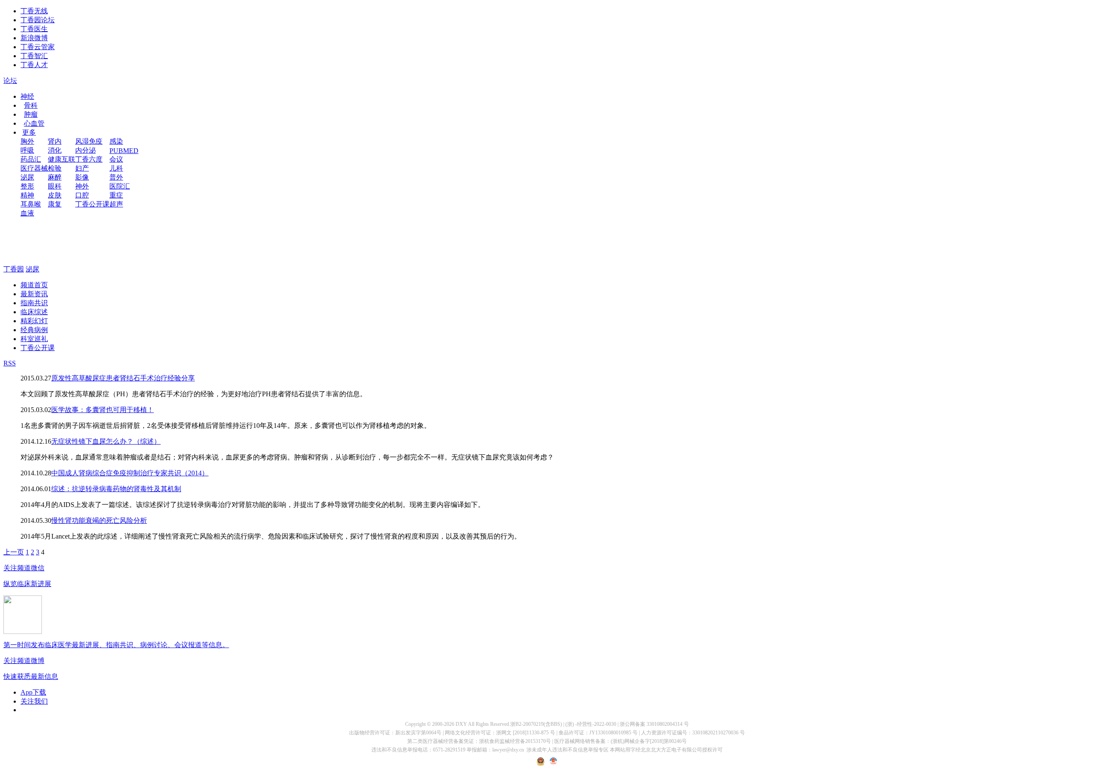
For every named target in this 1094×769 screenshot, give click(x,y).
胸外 (27, 141)
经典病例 (34, 329)
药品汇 (31, 159)
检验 (55, 168)
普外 (116, 177)
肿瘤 (31, 114)
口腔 (82, 195)
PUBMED (123, 150)
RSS (9, 363)
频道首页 (34, 285)
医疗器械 (34, 168)
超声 (116, 204)
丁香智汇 (34, 55)
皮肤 (55, 195)
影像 (82, 177)
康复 (55, 204)
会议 (116, 159)
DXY (461, 724)
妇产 (82, 168)
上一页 (13, 552)
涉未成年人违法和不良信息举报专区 (567, 750)
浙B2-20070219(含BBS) (536, 724)
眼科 (55, 186)
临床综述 (34, 311)
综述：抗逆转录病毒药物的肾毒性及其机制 (116, 488)
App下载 (33, 692)
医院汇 (119, 186)
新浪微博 (34, 37)
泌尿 (27, 177)
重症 (116, 195)
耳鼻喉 (31, 204)
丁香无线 (34, 11)
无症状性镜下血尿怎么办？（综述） (106, 441)
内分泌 (85, 150)
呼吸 (27, 150)
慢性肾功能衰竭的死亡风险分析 (99, 520)
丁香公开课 (92, 204)
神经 (27, 96)
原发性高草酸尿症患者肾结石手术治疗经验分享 (123, 378)
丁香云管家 (38, 46)
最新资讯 (34, 294)
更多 (29, 132)
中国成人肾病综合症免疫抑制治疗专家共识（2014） (130, 473)
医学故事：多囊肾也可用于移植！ (102, 409)
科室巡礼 (34, 338)
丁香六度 (89, 159)
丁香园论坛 (38, 20)
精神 (27, 195)
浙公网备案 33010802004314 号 (654, 724)
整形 (27, 186)
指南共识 (34, 302)
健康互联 (61, 159)
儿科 (116, 168)
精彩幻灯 (34, 320)
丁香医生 (34, 28)
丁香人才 (34, 64)
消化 (55, 150)
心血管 (34, 123)
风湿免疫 (89, 141)
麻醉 (55, 177)
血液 (27, 213)
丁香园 (13, 269)
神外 (82, 186)
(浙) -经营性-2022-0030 (590, 724)
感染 (116, 141)
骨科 (31, 105)
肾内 (55, 141)
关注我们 (34, 701)
